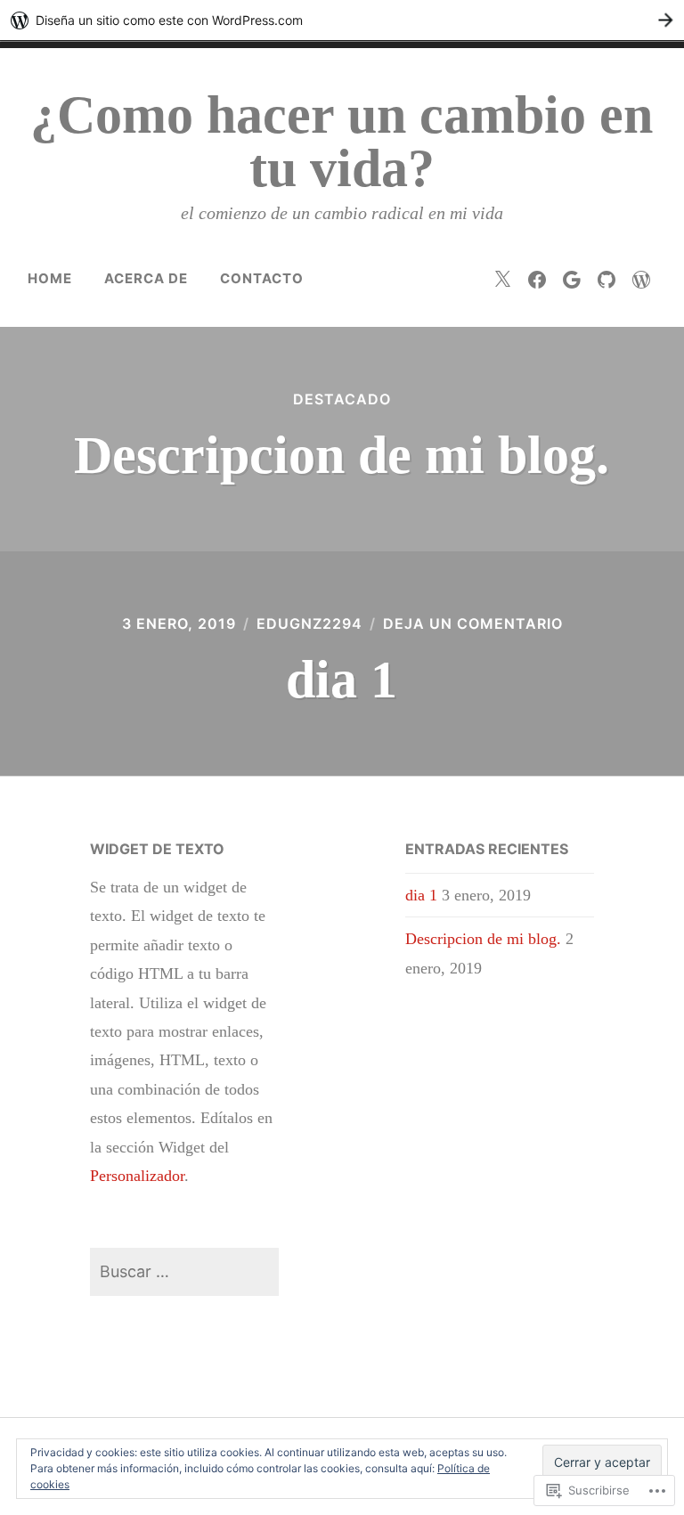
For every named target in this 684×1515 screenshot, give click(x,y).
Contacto (262, 278)
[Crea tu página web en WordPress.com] (342, 20)
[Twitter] (502, 279)
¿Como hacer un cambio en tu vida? (341, 142)
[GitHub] (606, 279)
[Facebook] (537, 279)
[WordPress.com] (641, 279)
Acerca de (146, 278)
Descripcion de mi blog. (341, 455)
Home (50, 278)
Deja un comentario (473, 623)
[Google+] (572, 279)
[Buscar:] (184, 1271)
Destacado (342, 399)
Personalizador (137, 1176)
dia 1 (341, 679)
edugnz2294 (309, 623)
